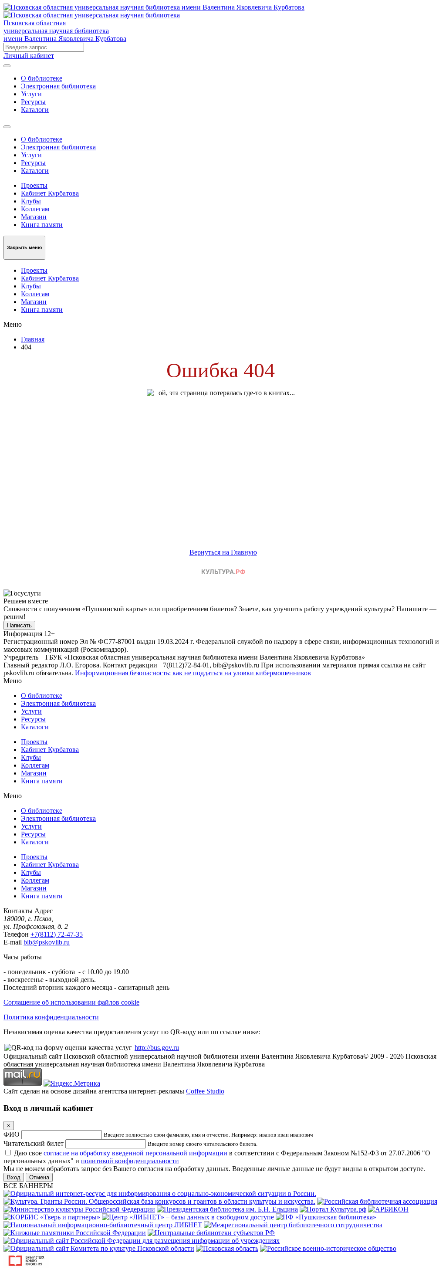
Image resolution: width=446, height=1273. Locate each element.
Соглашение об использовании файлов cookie (71, 1002)
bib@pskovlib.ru (47, 942)
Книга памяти (42, 224)
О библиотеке (41, 78)
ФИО (11, 1134)
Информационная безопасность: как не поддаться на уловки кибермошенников (193, 673)
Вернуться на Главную (223, 552)
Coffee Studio (205, 1091)
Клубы (31, 201)
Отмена (39, 1177)
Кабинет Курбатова (50, 193)
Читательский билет (33, 1143)
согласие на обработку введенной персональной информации (135, 1153)
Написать (19, 625)
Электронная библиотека (58, 86)
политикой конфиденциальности (130, 1161)
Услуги (31, 94)
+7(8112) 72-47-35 (56, 934)
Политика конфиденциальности (51, 1017)
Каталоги (35, 109)
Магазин (34, 216)
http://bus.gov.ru (157, 1047)
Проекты (34, 185)
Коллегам (35, 209)
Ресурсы (33, 101)
